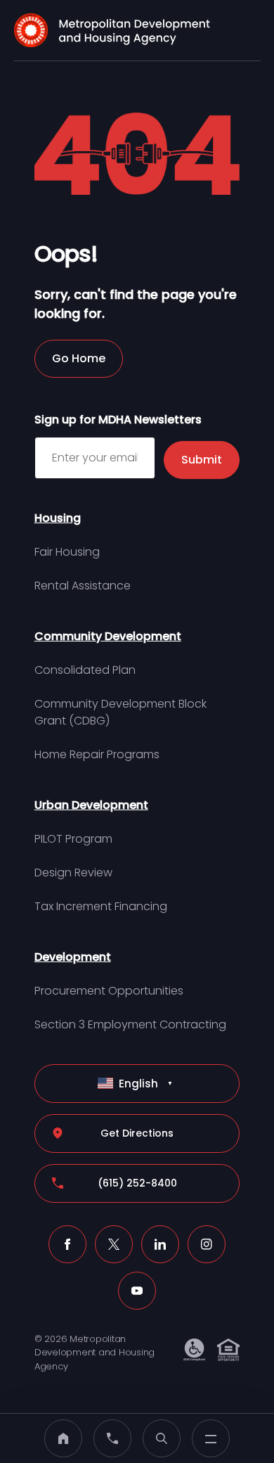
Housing (57, 518)
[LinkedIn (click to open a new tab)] (160, 1244)
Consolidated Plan (85, 670)
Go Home (78, 358)
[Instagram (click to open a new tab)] (207, 1244)
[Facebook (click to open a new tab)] (67, 1244)
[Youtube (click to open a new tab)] (137, 1291)
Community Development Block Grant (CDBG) (120, 712)
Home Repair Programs (96, 754)
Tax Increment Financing (100, 906)
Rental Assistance (82, 585)
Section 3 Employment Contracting (130, 1024)
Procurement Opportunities (108, 991)
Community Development (107, 636)
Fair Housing (67, 552)
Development (72, 957)
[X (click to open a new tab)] (114, 1244)
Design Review (73, 872)
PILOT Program (73, 839)
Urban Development (91, 805)
